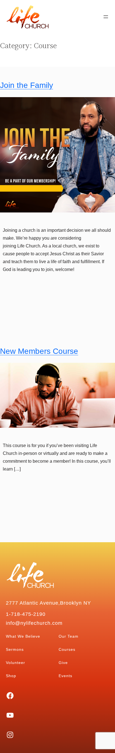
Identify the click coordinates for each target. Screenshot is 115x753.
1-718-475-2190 (25, 614)
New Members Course (39, 351)
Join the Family (26, 85)
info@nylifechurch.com (34, 623)
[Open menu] (105, 16)
